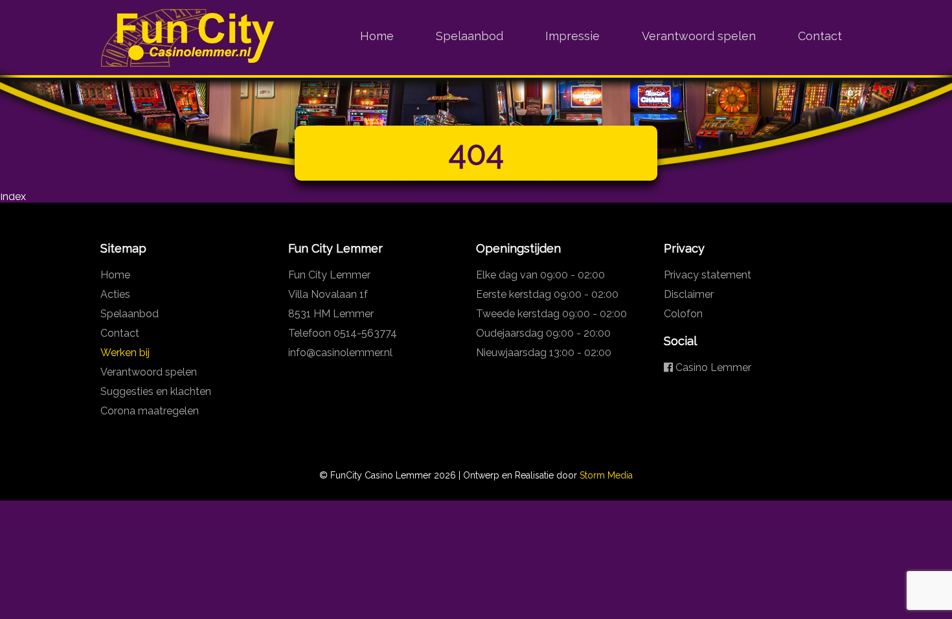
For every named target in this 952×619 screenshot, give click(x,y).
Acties (115, 294)
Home (377, 36)
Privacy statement (707, 275)
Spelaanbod (469, 36)
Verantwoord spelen (699, 36)
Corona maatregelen (149, 411)
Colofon (683, 314)
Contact (820, 36)
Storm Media (606, 475)
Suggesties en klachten (155, 391)
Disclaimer (689, 294)
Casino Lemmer (712, 367)
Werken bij (125, 352)
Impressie (572, 36)
